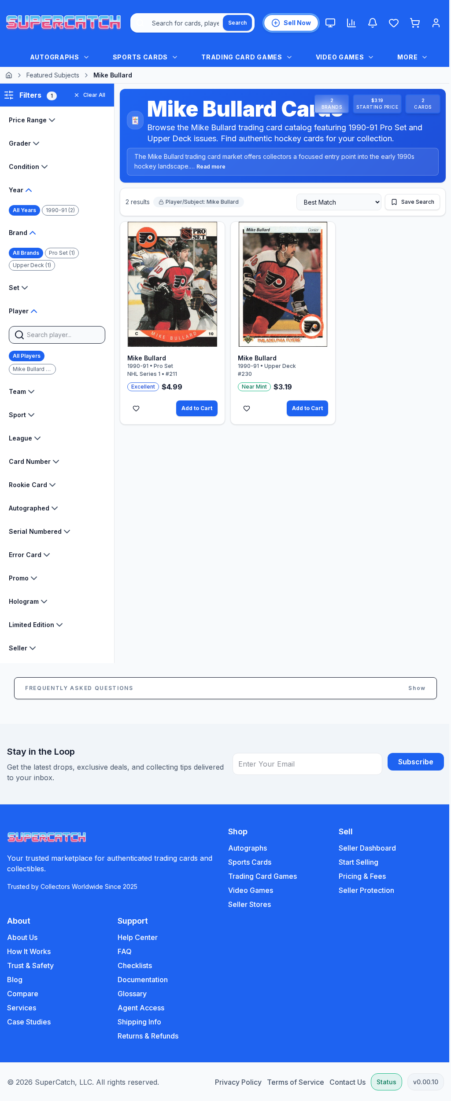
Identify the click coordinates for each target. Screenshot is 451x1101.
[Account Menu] (436, 23)
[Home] (8, 75)
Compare (22, 993)
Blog (14, 979)
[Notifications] (372, 23)
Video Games (247, 890)
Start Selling (353, 862)
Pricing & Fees (357, 876)
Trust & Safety (30, 965)
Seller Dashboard (362, 848)
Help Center (136, 937)
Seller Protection (361, 890)
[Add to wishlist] (136, 406)
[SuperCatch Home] (63, 22)
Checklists (133, 965)
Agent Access (139, 1007)
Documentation (141, 979)
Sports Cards (246, 862)
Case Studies (29, 1021)
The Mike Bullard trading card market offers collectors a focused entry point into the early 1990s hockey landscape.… (274, 161)
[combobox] (192, 23)
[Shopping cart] (415, 23)
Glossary (130, 993)
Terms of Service (289, 1082)
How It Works (29, 951)
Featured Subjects (52, 75)
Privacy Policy (231, 1082)
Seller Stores (246, 904)
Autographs (244, 848)
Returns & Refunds (146, 1035)
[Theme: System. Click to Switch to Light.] (330, 23)
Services (21, 1007)
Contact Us (341, 1082)
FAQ (123, 951)
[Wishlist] (393, 23)
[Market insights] (351, 23)
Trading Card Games (259, 876)
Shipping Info (137, 1021)
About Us (22, 937)
